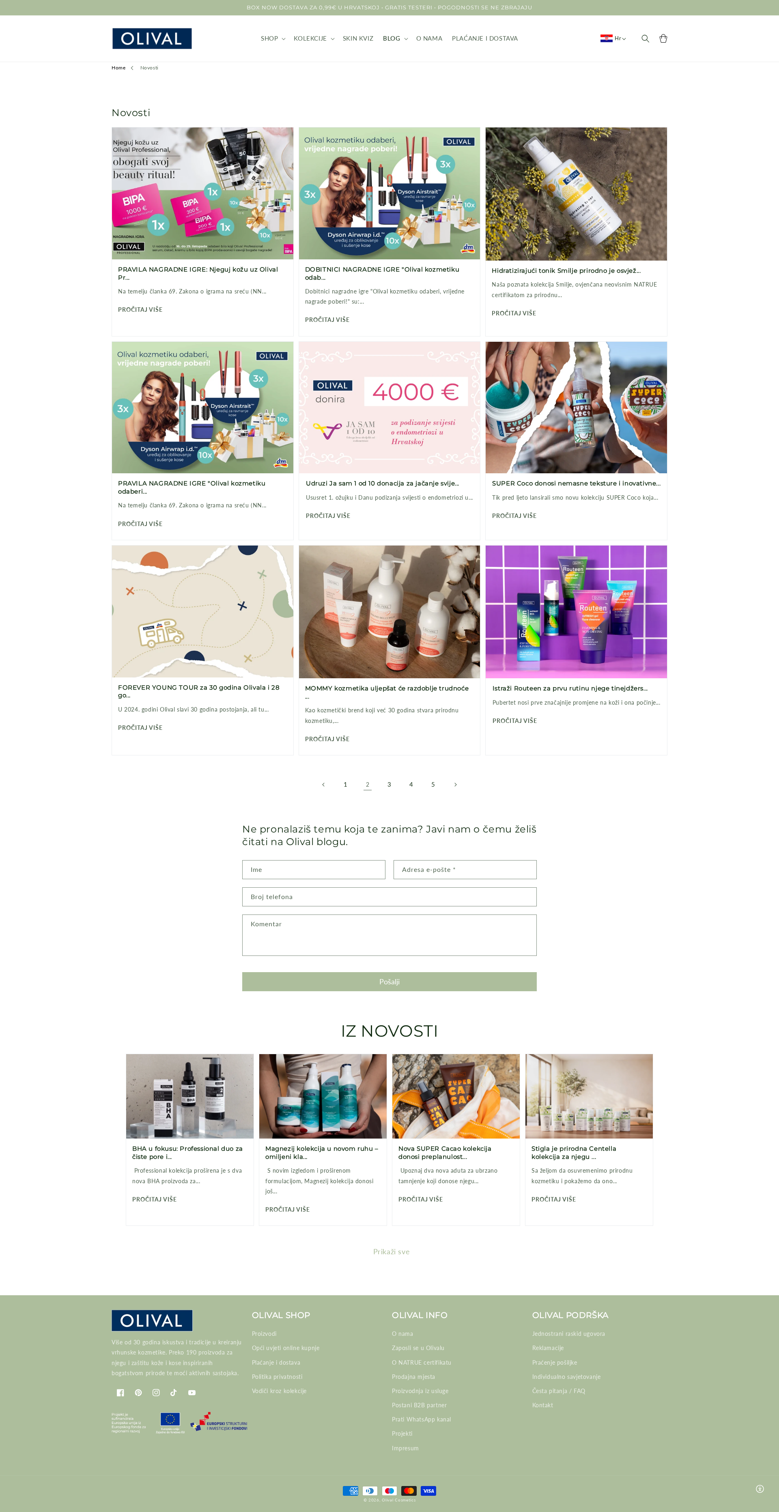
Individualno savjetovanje (566, 1376)
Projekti (402, 1433)
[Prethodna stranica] (324, 785)
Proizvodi (264, 1333)
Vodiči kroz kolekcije (279, 1390)
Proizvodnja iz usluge (420, 1390)
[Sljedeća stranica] (455, 785)
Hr (618, 38)
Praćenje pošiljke (554, 1362)
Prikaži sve (391, 1251)
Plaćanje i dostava (276, 1362)
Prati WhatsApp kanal (421, 1419)
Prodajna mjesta (413, 1376)
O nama (402, 1333)
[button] (272, 38)
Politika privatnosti (277, 1376)
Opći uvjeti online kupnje (286, 1347)
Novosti (149, 68)
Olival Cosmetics (398, 1499)
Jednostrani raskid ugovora (569, 1333)
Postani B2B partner (419, 1405)
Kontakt (542, 1405)
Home (118, 68)
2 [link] (368, 784)
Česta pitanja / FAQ (558, 1390)
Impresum (405, 1448)
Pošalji (389, 981)
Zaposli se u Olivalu (418, 1347)
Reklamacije (548, 1347)
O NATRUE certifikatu (422, 1362)
